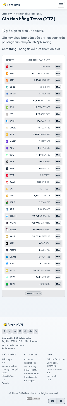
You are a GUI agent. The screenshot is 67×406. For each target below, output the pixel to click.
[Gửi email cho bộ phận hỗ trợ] (52, 401)
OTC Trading (30, 366)
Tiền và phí (7, 359)
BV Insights (29, 380)
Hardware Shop (31, 373)
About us (28, 359)
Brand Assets (30, 377)
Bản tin (5, 383)
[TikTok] (25, 331)
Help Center (9, 348)
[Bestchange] (33, 398)
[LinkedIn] (14, 331)
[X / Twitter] (9, 331)
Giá (3, 379)
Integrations (30, 363)
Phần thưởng (8, 376)
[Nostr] (30, 331)
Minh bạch (52, 376)
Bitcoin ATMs (30, 370)
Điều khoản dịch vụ (56, 359)
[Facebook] (4, 331)
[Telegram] (20, 331)
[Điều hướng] (61, 5)
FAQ (49, 379)
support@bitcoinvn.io (14, 345)
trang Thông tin (20, 49)
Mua (58, 67)
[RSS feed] (36, 331)
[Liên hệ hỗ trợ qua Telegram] (61, 401)
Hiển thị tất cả (34, 293)
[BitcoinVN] (11, 5)
